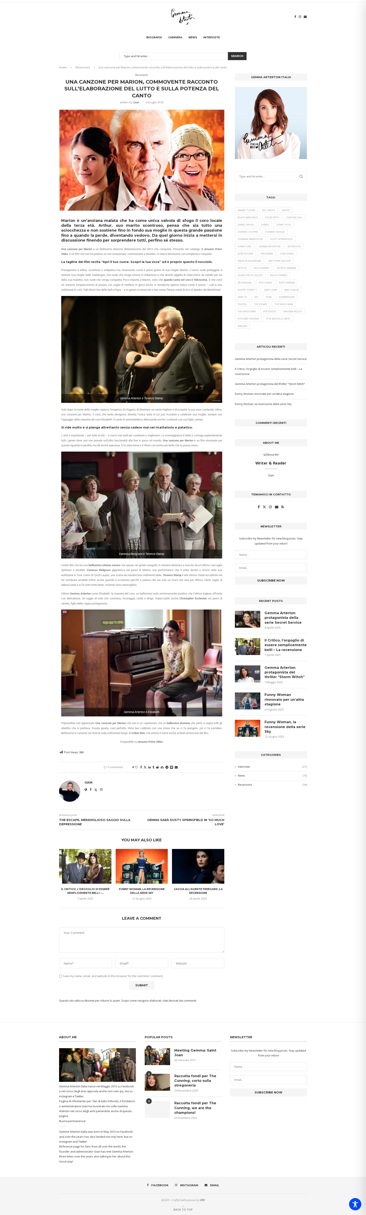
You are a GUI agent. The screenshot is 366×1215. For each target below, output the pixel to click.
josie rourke (245, 253)
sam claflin (291, 289)
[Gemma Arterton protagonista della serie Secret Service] (247, 619)
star (269, 297)
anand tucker (246, 210)
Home (63, 67)
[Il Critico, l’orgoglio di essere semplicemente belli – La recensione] (85, 866)
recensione (245, 282)
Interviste (211, 37)
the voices (269, 311)
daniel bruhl (246, 224)
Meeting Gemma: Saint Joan (195, 1052)
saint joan (270, 289)
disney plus (283, 224)
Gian (136, 102)
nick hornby (261, 268)
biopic (286, 210)
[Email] (305, 16)
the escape (260, 304)
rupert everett (247, 289)
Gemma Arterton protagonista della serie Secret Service (271, 359)
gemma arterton (269, 246)
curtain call (294, 217)
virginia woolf (292, 311)
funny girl (244, 246)
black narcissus (248, 217)
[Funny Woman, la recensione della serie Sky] (142, 866)
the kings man (247, 311)
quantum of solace (250, 275)
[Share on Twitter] (145, 767)
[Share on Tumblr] (153, 767)
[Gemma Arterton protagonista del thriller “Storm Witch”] (247, 673)
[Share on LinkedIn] (149, 767)
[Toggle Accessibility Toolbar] (355, 1204)
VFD (202, 1200)
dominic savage (275, 231)
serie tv (242, 297)
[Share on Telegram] (166, 767)
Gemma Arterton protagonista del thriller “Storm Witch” (270, 384)
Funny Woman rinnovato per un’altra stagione (264, 394)
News (193, 37)
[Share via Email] (176, 767)
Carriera (175, 37)
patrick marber (286, 268)
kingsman (267, 253)
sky (256, 297)
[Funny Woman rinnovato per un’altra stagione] (247, 701)
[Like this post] (136, 767)
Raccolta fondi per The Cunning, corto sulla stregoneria (195, 1081)
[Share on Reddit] (157, 767)
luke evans (287, 253)
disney (265, 224)
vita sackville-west (278, 318)
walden (242, 326)
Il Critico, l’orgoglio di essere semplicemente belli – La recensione (286, 645)
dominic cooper (248, 231)
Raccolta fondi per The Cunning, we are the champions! (195, 1108)
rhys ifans (265, 282)
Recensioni (83, 67)
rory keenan (287, 282)
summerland (287, 297)
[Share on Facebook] (141, 767)
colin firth (272, 217)
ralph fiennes (278, 275)
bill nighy (268, 210)
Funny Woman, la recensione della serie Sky (263, 404)
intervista (294, 246)
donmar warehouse (250, 239)
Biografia (154, 37)
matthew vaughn (279, 260)
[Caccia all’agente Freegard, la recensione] (198, 866)
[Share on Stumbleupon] (162, 767)
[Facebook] (295, 16)
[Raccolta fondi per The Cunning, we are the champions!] (157, 1109)
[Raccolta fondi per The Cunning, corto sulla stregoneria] (157, 1082)
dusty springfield (281, 239)
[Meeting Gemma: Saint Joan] (157, 1056)
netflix (242, 268)
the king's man (283, 304)
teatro (242, 304)
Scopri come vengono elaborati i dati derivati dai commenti (158, 1000)
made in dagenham (249, 260)
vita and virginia (248, 318)
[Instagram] (299, 16)
